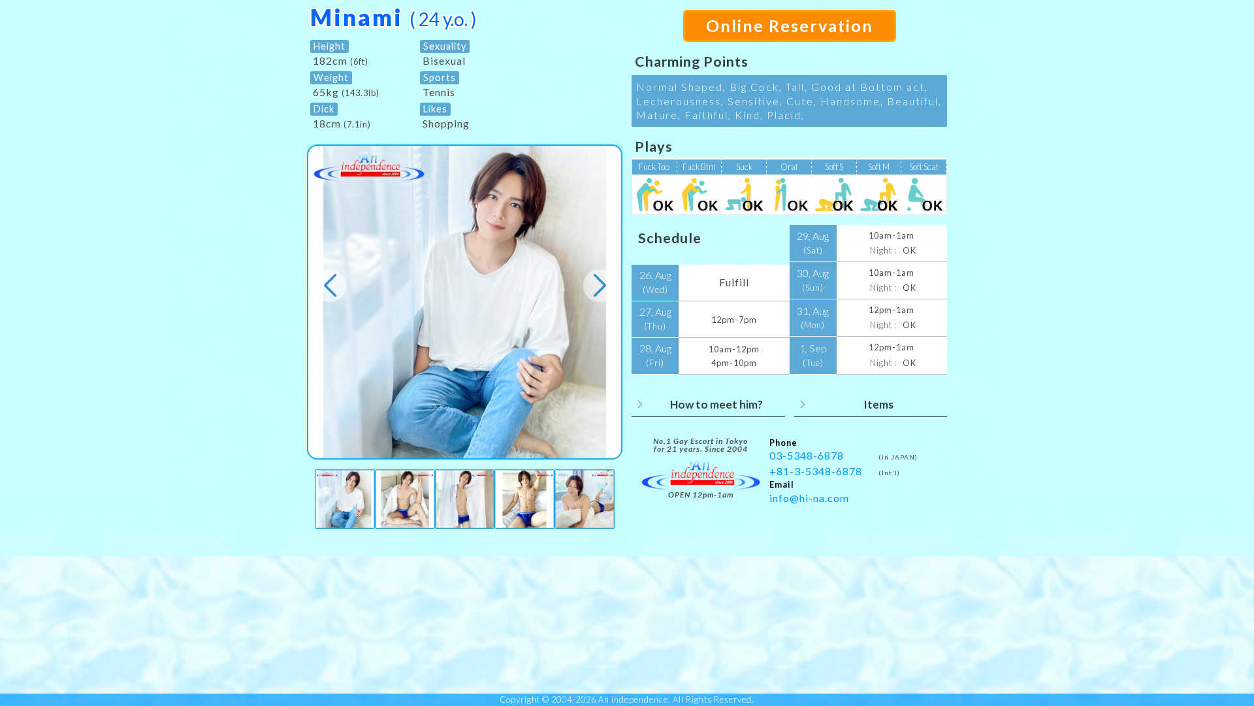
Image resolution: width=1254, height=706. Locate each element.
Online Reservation (789, 25)
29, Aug (813, 242)
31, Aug (813, 318)
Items (878, 404)
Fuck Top (654, 166)
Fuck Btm (699, 166)
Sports (439, 77)
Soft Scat (924, 166)
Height (330, 46)
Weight (331, 77)
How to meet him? (716, 404)
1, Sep (813, 355)
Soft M (879, 166)
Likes (435, 108)
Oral (788, 166)
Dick (324, 108)
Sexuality (444, 46)
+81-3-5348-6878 (815, 471)
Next (599, 285)
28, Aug (655, 355)
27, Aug (655, 318)
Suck (744, 166)
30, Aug (813, 280)
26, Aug (655, 282)
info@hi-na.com (809, 498)
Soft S (834, 166)
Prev (330, 285)
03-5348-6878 (806, 455)
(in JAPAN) (898, 457)
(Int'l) (889, 473)
